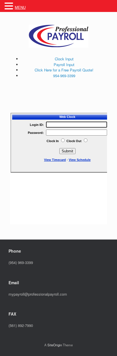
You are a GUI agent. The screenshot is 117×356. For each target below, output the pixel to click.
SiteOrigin (54, 345)
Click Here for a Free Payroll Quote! (64, 70)
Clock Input (64, 59)
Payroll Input (64, 64)
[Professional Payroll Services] (58, 36)
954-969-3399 (64, 75)
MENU (20, 7)
